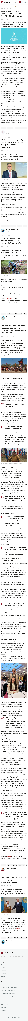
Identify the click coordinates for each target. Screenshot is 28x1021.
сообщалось (8, 298)
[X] (13, 19)
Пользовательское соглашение (9, 984)
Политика (3, 967)
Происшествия (5, 965)
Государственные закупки (8, 996)
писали (9, 856)
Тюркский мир (12, 865)
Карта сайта (4, 1004)
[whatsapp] (5, 19)
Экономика (4, 973)
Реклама (3, 1010)
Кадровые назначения (8, 226)
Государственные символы (8, 990)
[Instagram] (2, 19)
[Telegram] (7, 19)
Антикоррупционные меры (8, 993)
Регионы (10, 127)
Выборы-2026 (9, 6)
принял (18, 928)
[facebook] (10, 956)
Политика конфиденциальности (9, 987)
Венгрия (21, 865)
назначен (18, 219)
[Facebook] (10, 19)
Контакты (3, 1007)
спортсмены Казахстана (14, 313)
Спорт (3, 127)
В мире (3, 976)
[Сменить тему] (21, 2)
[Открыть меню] (25, 2)
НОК (25, 313)
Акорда (9, 937)
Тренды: (3, 6)
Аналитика (3, 970)
